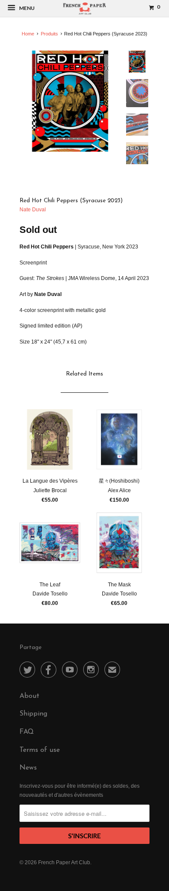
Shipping (33, 713)
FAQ (27, 732)
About (29, 696)
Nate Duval (33, 210)
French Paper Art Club (64, 862)
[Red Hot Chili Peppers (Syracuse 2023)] (70, 101)
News (28, 767)
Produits (49, 33)
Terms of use (40, 750)
